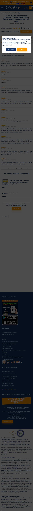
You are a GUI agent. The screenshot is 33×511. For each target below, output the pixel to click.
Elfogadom (21, 49)
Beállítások (10, 49)
